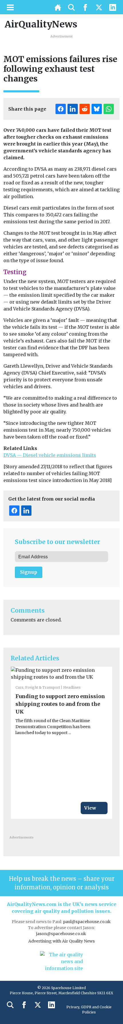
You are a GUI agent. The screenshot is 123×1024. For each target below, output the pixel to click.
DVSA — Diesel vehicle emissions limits (49, 455)
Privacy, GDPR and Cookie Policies (89, 1009)
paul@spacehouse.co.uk (87, 921)
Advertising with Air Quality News (61, 941)
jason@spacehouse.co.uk (61, 933)
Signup (28, 572)
